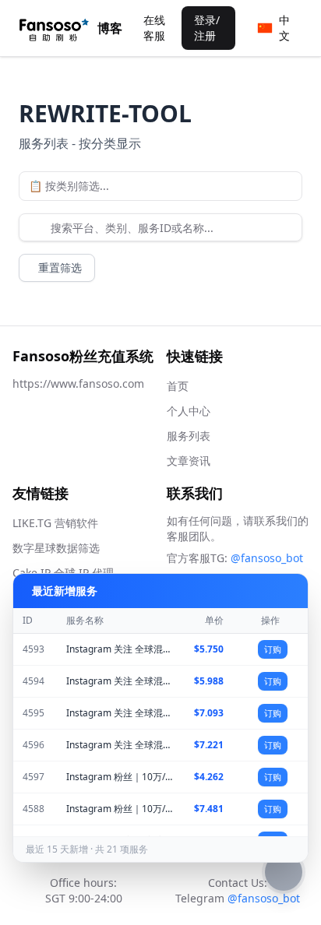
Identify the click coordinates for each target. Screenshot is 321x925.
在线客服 (154, 27)
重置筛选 (60, 267)
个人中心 (188, 410)
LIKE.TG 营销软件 (55, 522)
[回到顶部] (283, 872)
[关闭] (286, 591)
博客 (109, 28)
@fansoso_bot (267, 557)
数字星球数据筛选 (56, 547)
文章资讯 (188, 460)
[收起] (264, 591)
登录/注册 (207, 27)
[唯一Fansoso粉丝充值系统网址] (54, 28)
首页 (178, 385)
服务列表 (188, 435)
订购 (272, 649)
